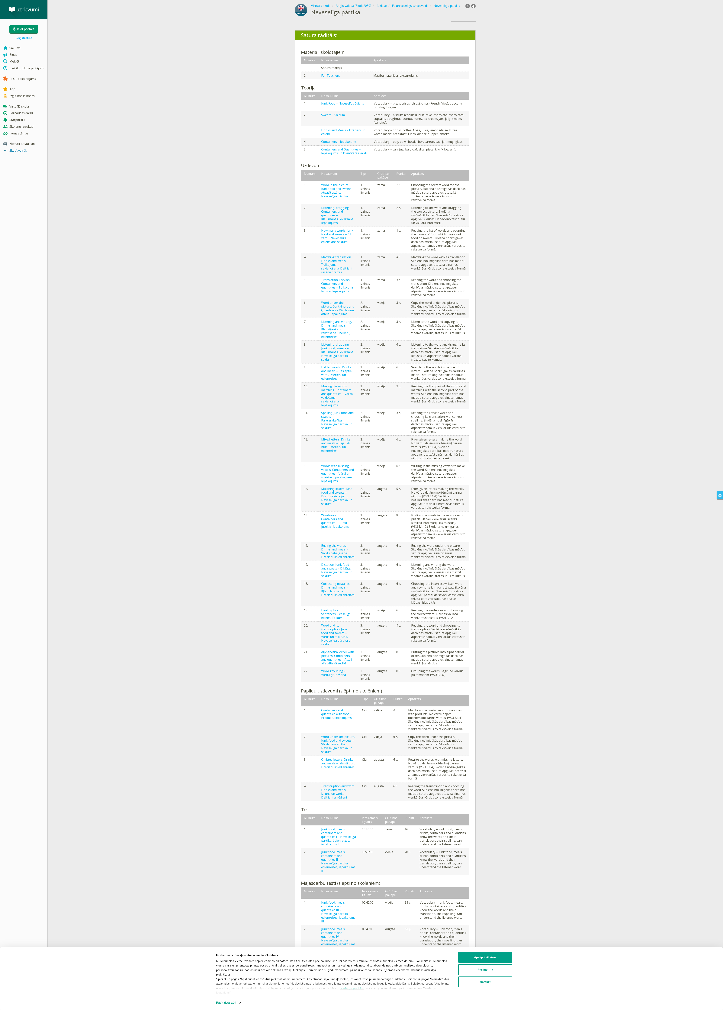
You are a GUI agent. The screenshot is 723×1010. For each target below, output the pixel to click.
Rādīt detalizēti (226, 1002)
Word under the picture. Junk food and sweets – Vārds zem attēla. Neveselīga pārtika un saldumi (338, 744)
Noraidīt (485, 981)
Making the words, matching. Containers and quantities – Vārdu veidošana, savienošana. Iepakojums (337, 395)
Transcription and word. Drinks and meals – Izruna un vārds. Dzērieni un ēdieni (338, 791)
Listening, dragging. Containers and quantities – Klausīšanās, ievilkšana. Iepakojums (337, 215)
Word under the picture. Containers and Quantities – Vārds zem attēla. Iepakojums (337, 308)
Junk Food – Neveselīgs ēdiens (342, 103)
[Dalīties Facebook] (473, 6)
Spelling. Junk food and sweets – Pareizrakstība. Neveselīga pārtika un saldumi (337, 420)
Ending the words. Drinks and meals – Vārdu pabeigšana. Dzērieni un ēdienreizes (338, 551)
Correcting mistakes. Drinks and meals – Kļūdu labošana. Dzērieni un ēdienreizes (338, 589)
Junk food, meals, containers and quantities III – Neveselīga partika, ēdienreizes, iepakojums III (338, 911)
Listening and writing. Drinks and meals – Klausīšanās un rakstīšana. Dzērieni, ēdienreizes (336, 329)
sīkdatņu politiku (352, 988)
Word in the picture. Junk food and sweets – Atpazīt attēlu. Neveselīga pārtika (337, 190)
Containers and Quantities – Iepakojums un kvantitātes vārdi (344, 151)
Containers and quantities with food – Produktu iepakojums (336, 714)
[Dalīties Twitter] (467, 6)
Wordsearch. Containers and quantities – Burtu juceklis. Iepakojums (335, 521)
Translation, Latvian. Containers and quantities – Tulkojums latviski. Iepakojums (337, 285)
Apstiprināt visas (485, 957)
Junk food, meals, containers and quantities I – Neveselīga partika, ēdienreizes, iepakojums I (338, 836)
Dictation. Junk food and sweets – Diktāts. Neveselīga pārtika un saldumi (336, 570)
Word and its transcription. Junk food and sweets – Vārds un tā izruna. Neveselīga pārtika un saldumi (336, 634)
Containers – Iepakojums (339, 142)
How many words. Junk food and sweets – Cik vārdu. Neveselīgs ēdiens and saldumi (337, 236)
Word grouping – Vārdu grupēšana (333, 673)
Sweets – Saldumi (333, 115)
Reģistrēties (23, 38)
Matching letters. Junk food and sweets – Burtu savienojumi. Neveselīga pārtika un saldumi (336, 496)
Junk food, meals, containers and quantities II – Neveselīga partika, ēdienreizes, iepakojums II (338, 861)
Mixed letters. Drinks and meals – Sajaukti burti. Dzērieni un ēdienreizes (335, 445)
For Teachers (330, 75)
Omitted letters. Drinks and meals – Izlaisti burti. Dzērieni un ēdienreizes (338, 763)
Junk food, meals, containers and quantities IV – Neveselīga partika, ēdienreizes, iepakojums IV (338, 938)
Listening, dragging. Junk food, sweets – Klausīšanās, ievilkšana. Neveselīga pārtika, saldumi (337, 352)
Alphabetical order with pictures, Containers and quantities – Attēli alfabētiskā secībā (337, 657)
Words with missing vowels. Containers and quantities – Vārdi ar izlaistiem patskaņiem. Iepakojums (337, 473)
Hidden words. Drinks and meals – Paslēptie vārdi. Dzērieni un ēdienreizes (336, 373)
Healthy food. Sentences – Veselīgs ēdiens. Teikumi (336, 614)
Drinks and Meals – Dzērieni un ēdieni (343, 132)
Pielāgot (483, 969)
